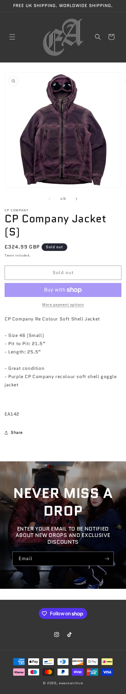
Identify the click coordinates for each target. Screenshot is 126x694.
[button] (12, 37)
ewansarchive (71, 683)
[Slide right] (76, 199)
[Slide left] (49, 199)
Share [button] (17, 432)
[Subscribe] (106, 559)
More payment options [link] (63, 304)
